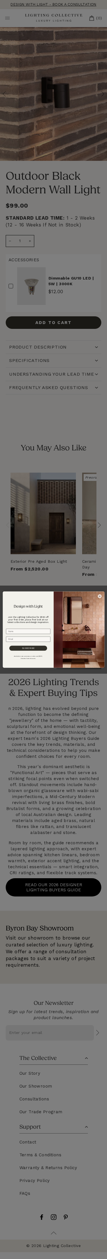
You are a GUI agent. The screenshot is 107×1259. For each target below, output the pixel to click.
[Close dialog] (99, 596)
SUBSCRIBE (28, 648)
